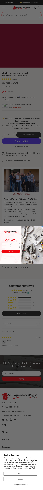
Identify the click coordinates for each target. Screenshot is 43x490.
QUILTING (15, 244)
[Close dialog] (42, 227)
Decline (20, 479)
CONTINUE (10, 251)
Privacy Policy (31, 468)
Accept (20, 474)
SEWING (6, 244)
